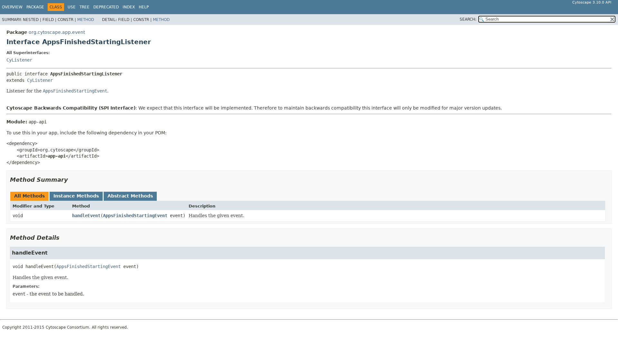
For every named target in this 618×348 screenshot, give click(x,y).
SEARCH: (468, 19)
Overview (12, 7)
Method (85, 19)
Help (144, 7)
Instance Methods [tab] (76, 195)
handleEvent (86, 215)
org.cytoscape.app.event (57, 32)
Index (129, 7)
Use (72, 7)
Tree (84, 7)
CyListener (19, 60)
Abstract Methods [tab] (130, 195)
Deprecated (106, 7)
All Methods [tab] (29, 195)
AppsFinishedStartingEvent (135, 215)
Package (35, 7)
